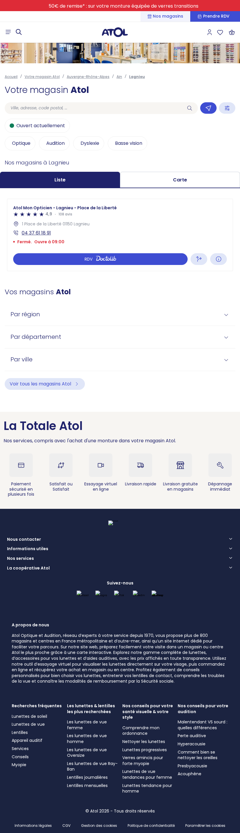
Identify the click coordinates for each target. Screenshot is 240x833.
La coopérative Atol (28, 568)
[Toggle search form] (18, 32)
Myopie (19, 765)
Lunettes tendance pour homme (147, 788)
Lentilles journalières (87, 777)
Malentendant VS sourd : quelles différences (202, 725)
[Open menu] (8, 31)
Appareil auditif (27, 740)
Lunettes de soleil (29, 716)
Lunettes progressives (144, 750)
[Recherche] (189, 108)
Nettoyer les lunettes (143, 741)
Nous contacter (24, 539)
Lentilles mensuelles (87, 785)
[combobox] (93, 108)
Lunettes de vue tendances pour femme (147, 774)
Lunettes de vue (28, 724)
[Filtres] (227, 108)
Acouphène (189, 774)
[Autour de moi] (208, 108)
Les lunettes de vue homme (87, 738)
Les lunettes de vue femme (87, 725)
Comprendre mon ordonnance (141, 731)
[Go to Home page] (115, 32)
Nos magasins (168, 16)
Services (20, 749)
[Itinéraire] (199, 259)
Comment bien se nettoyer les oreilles (197, 755)
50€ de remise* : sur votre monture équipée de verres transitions (123, 6)
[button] (120, 314)
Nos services (20, 558)
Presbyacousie (192, 766)
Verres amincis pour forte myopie (142, 760)
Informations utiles (27, 549)
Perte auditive (192, 736)
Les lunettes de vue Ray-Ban (92, 766)
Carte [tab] (180, 179)
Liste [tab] (60, 179)
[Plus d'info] (218, 259)
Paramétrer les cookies (205, 825)
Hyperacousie (191, 744)
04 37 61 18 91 (36, 232)
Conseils (20, 757)
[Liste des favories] (220, 32)
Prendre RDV (216, 16)
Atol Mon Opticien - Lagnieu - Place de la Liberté (65, 208)
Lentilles (20, 732)
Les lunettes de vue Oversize (87, 753)
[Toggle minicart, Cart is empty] (231, 32)
